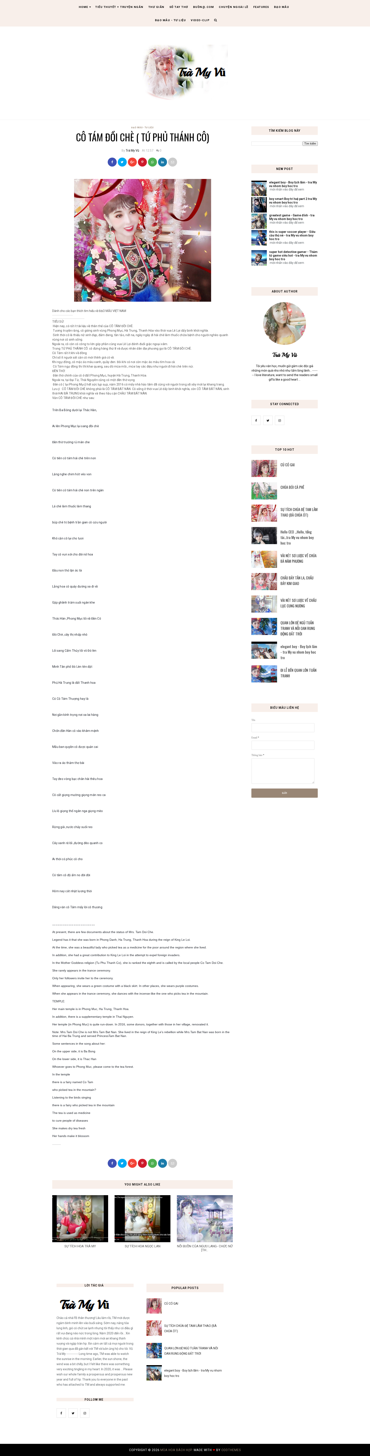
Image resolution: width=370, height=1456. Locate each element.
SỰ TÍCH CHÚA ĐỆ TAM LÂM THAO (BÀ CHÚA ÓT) (299, 512)
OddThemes (231, 1450)
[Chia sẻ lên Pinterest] (172, 162)
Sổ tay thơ (178, 7)
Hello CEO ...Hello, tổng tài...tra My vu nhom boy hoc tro (297, 537)
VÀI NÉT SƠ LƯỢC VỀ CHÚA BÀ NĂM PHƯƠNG (298, 558)
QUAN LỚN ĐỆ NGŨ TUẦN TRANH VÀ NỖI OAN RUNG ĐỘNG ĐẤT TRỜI (297, 628)
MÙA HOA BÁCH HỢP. (177, 1450)
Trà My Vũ (132, 150)
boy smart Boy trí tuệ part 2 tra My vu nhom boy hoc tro (293, 200)
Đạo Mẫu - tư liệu (170, 20)
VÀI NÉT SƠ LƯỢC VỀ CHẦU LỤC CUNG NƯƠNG (298, 603)
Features (261, 7)
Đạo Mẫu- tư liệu (142, 127)
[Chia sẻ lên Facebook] (112, 162)
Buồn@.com (203, 7)
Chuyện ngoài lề (233, 7)
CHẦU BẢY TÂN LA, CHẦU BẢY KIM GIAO (296, 580)
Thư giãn (156, 7)
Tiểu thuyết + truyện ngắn (119, 7)
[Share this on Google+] (132, 162)
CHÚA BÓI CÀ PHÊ (292, 487)
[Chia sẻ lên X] (122, 162)
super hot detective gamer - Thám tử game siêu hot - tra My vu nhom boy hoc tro (293, 255)
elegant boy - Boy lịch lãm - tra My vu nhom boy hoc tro (293, 184)
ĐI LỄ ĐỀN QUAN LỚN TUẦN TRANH (298, 672)
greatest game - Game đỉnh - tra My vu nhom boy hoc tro (292, 217)
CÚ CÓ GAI (287, 464)
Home (83, 7)
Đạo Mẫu (281, 7)
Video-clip (200, 20)
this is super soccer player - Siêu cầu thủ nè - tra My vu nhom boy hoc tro (292, 235)
